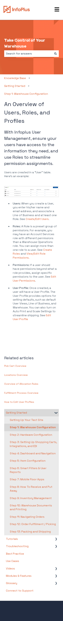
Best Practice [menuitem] (15, 554)
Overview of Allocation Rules (21, 383)
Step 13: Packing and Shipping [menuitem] (30, 531)
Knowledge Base (15, 78)
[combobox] (28, 53)
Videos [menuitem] (10, 568)
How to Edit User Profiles (19, 401)
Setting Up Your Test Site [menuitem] (26, 420)
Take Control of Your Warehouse (24, 43)
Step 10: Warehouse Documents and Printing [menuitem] (31, 507)
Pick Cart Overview (15, 365)
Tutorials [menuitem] (12, 539)
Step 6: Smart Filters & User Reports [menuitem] (28, 470)
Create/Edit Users (37, 219)
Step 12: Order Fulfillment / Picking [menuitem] (33, 524)
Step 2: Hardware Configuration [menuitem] (31, 435)
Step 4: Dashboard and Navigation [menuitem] (33, 453)
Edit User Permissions (34, 278)
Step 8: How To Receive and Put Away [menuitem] (31, 488)
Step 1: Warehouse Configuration (26, 94)
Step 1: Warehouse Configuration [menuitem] (33, 427)
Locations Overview (16, 375)
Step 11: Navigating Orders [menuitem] (27, 517)
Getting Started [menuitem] (16, 412)
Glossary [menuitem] (11, 583)
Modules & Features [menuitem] (18, 576)
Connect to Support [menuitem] (19, 590)
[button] (56, 413)
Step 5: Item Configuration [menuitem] (28, 461)
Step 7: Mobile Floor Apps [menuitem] (27, 479)
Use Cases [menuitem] (12, 561)
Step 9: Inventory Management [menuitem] (31, 498)
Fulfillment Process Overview (21, 392)
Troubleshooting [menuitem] (17, 546)
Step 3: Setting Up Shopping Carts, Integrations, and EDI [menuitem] (33, 444)
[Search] (55, 53)
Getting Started (14, 86)
